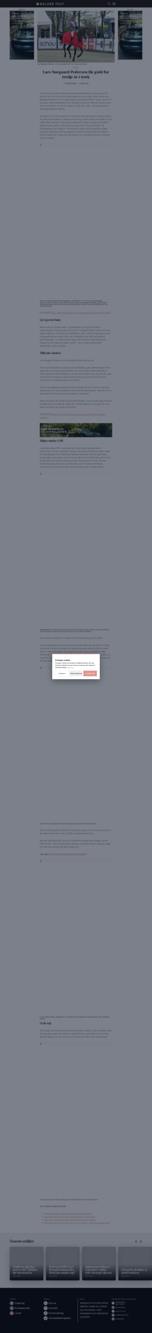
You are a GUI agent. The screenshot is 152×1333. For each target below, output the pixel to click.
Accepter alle (90, 673)
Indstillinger (61, 673)
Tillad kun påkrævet (76, 673)
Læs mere (70, 667)
